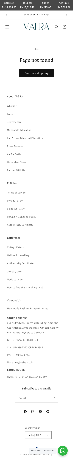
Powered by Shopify (43, 454)
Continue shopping (37, 73)
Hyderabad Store (16, 162)
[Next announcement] (66, 15)
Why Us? (11, 106)
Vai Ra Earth (14, 154)
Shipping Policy (16, 208)
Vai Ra (31, 454)
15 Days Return (15, 247)
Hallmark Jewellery (18, 255)
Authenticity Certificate (20, 224)
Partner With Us (16, 170)
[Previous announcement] (6, 15)
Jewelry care (14, 122)
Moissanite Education (19, 130)
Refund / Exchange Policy (21, 216)
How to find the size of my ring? (25, 287)
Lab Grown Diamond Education (25, 138)
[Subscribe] (54, 398)
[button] (7, 27)
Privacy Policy (15, 200)
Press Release (15, 146)
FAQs (10, 114)
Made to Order (15, 279)
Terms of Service (16, 192)
